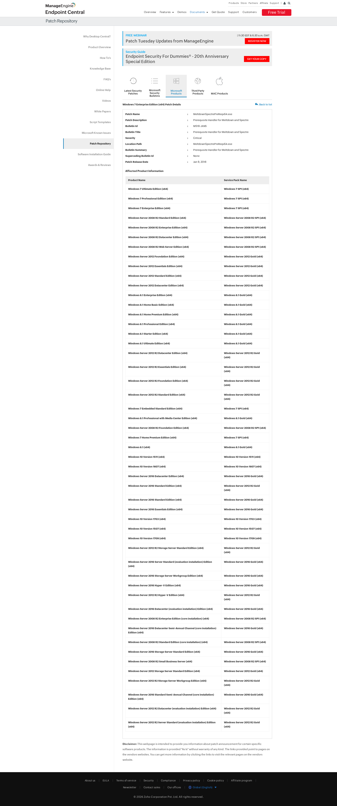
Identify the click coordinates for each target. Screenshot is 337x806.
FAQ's (107, 79)
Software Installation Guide (94, 154)
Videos (106, 100)
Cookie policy (215, 780)
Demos (182, 12)
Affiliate (264, 3)
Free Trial (276, 12)
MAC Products (219, 93)
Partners (253, 3)
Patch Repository (100, 143)
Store (244, 3)
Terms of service (126, 780)
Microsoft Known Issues (96, 132)
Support (233, 12)
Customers (250, 12)
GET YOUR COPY (256, 59)
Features (165, 12)
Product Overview (99, 47)
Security (149, 780)
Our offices (174, 787)
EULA (106, 780)
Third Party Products (197, 92)
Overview (150, 12)
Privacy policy (191, 780)
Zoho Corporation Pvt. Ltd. (161, 796)
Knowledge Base (100, 68)
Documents (197, 12)
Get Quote (218, 12)
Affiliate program (241, 780)
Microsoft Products (176, 92)
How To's (105, 57)
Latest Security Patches (133, 92)
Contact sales (152, 787)
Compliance (168, 780)
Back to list (265, 104)
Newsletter (129, 787)
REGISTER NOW (257, 41)
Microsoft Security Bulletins (154, 93)
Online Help (103, 90)
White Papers (102, 111)
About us (90, 780)
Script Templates (100, 122)
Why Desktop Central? (97, 36)
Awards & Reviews (99, 164)
